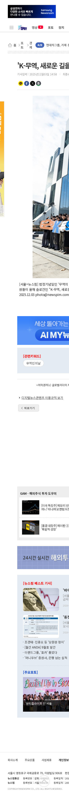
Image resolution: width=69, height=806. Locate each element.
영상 (35, 27)
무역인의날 (33, 363)
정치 (61, 27)
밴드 (38, 83)
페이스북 (26, 83)
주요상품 (30, 760)
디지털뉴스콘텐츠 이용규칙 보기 (42, 397)
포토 (51, 27)
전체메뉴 (11, 27)
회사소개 (13, 760)
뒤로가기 (29, 408)
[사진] (41, 599)
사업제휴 (47, 760)
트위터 (32, 83)
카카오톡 (20, 83)
